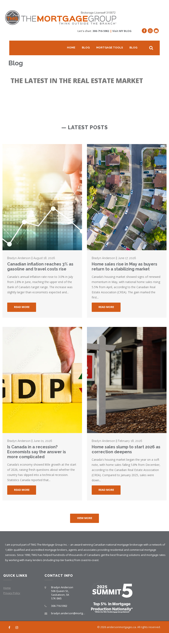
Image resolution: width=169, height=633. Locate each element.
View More (84, 518)
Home (71, 47)
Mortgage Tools (109, 47)
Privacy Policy (11, 593)
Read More (21, 307)
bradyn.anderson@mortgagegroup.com (76, 613)
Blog (86, 47)
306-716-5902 (101, 31)
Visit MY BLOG (121, 31)
